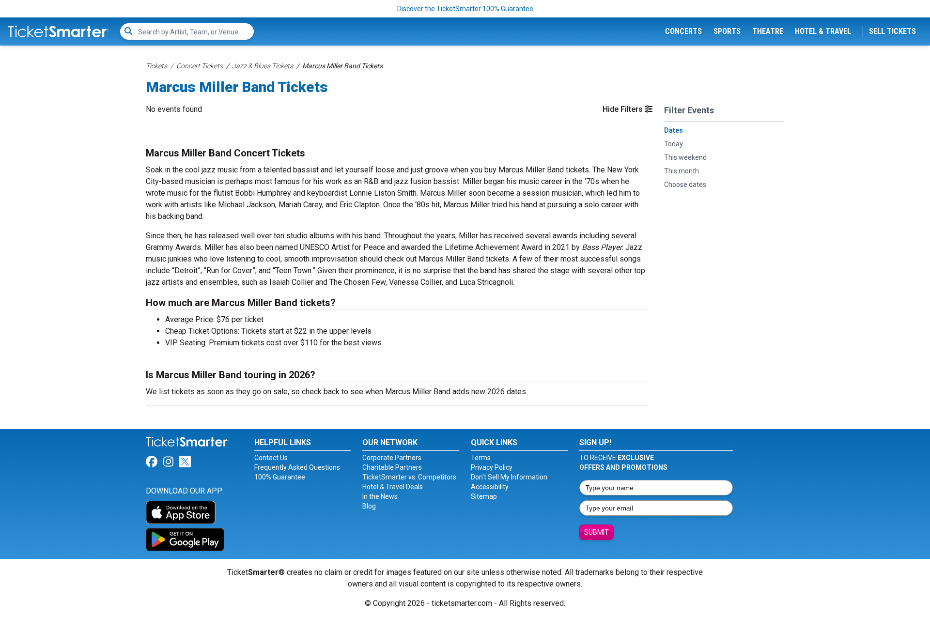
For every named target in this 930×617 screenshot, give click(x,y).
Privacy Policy (491, 467)
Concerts (683, 31)
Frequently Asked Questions (297, 467)
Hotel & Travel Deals (392, 487)
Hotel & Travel (823, 31)
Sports (727, 31)
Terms (481, 458)
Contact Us (271, 458)
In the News (380, 496)
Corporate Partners (391, 458)
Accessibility (490, 487)
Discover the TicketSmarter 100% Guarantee (465, 9)
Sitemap (484, 496)
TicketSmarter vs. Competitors (409, 477)
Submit (596, 532)
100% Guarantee (279, 477)
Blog (369, 506)
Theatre (767, 31)
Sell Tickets (892, 31)
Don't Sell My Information (509, 477)
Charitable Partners (392, 467)
